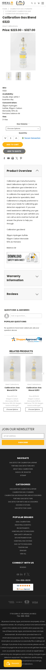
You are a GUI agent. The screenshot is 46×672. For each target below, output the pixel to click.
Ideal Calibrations (23, 522)
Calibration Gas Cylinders (23, 492)
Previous (2, 373)
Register (27, 472)
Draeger (23, 550)
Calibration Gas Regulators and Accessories (23, 495)
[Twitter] (17, 158)
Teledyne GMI (23, 547)
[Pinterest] (21, 158)
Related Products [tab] (21, 351)
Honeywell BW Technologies (23, 531)
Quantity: (23, 133)
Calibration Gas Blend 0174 (12, 388)
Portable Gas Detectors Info (23, 466)
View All (23, 554)
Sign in (18, 472)
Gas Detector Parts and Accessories (23, 502)
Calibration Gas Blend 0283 (34, 388)
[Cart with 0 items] (38, 3)
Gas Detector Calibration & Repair (23, 463)
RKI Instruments (23, 528)
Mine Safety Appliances (23, 534)
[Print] (12, 158)
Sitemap (23, 475)
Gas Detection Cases (23, 508)
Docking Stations (23, 505)
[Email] (8, 158)
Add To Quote (14, 151)
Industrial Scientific (23, 525)
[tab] (23, 171)
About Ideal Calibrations (23, 469)
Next (43, 373)
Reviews (23, 567)
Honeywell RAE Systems (23, 541)
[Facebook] (4, 158)
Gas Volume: (23, 124)
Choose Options (12, 409)
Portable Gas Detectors (23, 499)
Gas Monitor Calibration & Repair (23, 489)
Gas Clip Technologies (23, 544)
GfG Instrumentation (23, 538)
